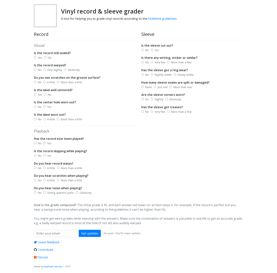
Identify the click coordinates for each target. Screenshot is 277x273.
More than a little (71, 82)
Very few (159, 62)
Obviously (73, 70)
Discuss (42, 257)
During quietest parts (60, 192)
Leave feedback (49, 242)
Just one (162, 87)
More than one (182, 87)
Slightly (158, 99)
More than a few (180, 62)
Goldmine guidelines (162, 19)
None (148, 87)
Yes (39, 57)
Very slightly (54, 70)
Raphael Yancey (53, 266)
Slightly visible (163, 74)
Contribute (45, 250)
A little (50, 82)
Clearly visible (185, 74)
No (49, 57)
